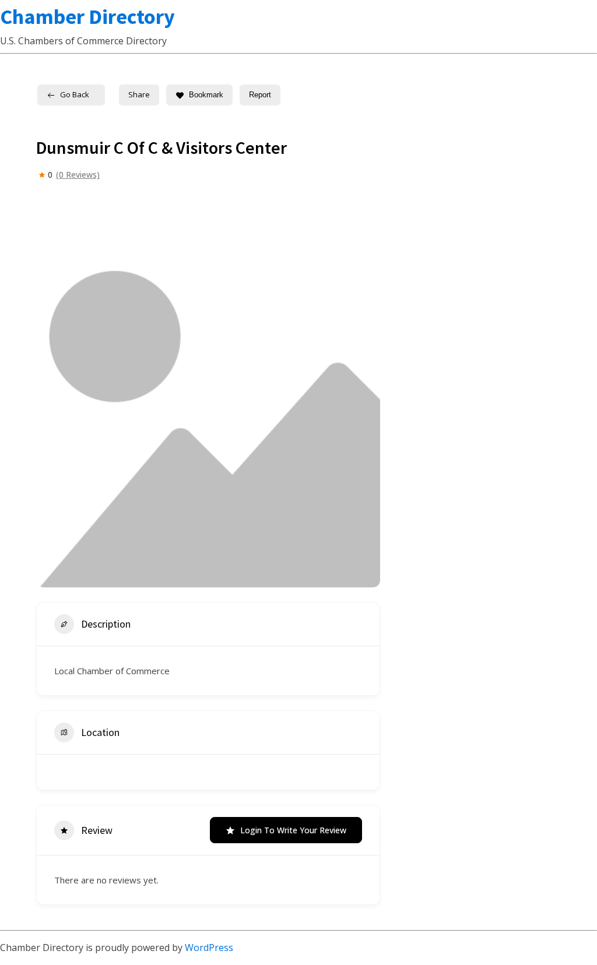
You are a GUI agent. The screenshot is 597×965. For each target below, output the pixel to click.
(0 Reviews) (78, 175)
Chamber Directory (87, 16)
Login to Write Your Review (293, 830)
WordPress (209, 947)
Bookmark (206, 94)
